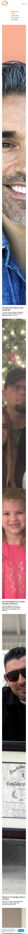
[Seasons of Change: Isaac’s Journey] (14, 754)
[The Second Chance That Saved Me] (14, 165)
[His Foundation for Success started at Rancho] (14, 459)
